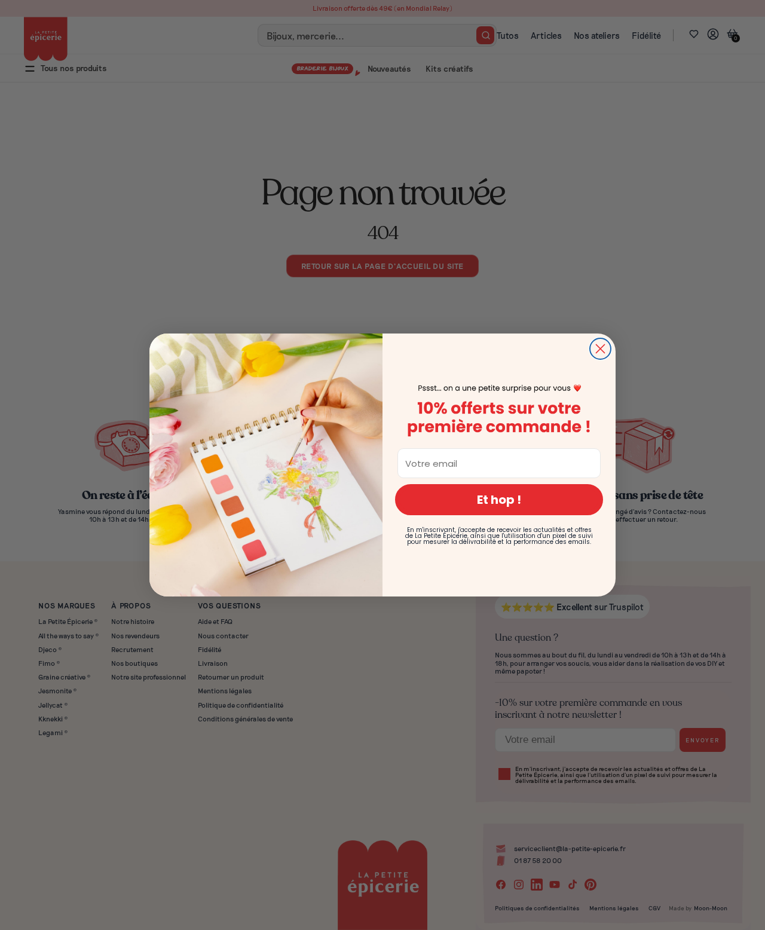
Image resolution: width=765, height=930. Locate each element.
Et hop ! (499, 499)
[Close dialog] (600, 348)
